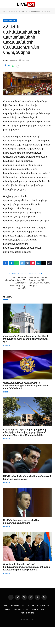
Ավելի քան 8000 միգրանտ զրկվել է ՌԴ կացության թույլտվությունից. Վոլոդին (15, 282)
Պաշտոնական (10, 21)
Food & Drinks (27, 613)
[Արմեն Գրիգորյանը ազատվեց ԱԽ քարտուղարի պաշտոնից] (27, 502)
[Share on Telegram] (9, 66)
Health (35, 609)
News (6, 605)
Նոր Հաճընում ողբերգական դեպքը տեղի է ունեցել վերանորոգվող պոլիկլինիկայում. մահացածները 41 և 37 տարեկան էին (25, 432)
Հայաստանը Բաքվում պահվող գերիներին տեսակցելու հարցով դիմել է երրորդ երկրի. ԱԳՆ (25, 339)
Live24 (5, 60)
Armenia (15, 605)
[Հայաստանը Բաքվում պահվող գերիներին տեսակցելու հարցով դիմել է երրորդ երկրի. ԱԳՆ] (27, 318)
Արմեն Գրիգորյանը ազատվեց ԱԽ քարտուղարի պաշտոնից (21, 521)
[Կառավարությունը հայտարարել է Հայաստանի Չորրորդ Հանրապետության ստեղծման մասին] (27, 364)
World (35, 605)
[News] (25, 4)
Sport (26, 609)
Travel (44, 609)
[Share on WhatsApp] (13, 66)
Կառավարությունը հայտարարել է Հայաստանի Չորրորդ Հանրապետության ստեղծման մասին (25, 385)
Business (44, 605)
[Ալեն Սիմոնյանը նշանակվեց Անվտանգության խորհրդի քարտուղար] (27, 458)
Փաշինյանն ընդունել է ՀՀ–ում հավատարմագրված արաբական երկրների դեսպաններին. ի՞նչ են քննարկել (26, 567)
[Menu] (50, 4)
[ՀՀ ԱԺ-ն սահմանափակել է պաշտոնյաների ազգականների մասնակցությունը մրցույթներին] (27, 83)
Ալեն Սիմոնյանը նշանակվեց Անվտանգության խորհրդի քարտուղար (27, 477)
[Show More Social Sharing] (18, 66)
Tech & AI (17, 609)
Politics (25, 605)
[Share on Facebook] (5, 66)
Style (7, 609)
